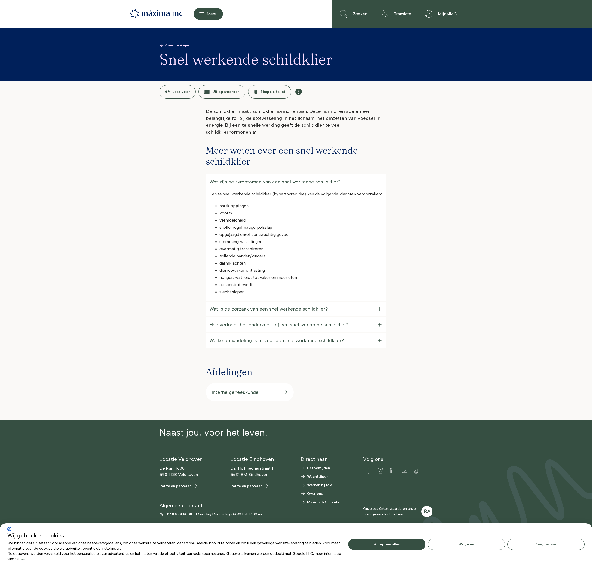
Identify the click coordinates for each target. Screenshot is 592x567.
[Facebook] (368, 470)
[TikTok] (416, 470)
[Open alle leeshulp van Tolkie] (298, 92)
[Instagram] (380, 470)
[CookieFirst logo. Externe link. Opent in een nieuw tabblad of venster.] (9, 529)
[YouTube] (404, 470)
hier (22, 559)
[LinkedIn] (392, 470)
